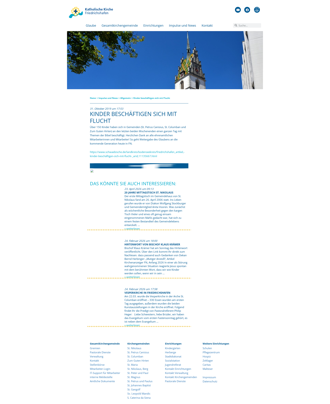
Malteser (208, 368)
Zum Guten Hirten (138, 360)
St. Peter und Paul (137, 373)
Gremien (95, 348)
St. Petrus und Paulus (139, 381)
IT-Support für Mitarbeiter (105, 373)
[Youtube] (238, 10)
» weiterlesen (132, 228)
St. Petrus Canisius (138, 352)
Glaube (91, 25)
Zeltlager (208, 360)
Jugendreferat (173, 364)
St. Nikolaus (134, 348)
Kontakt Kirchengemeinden (181, 377)
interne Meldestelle (101, 377)
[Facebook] (247, 10)
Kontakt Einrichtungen (178, 368)
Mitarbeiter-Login (100, 368)
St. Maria (132, 364)
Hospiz (207, 356)
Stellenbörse (97, 364)
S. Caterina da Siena (139, 397)
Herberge (170, 352)
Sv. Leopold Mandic (138, 393)
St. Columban (135, 356)
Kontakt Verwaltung (176, 373)
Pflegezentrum (211, 352)
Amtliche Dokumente (102, 381)
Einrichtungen (153, 25)
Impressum (209, 377)
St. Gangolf (133, 389)
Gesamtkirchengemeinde (120, 25)
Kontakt (207, 25)
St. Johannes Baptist (139, 385)
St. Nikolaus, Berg (137, 368)
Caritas (207, 364)
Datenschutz (210, 381)
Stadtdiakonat (173, 356)
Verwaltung (96, 356)
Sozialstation (172, 360)
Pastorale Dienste (100, 352)
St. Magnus (133, 377)
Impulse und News (182, 25)
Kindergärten (172, 348)
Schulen (207, 348)
